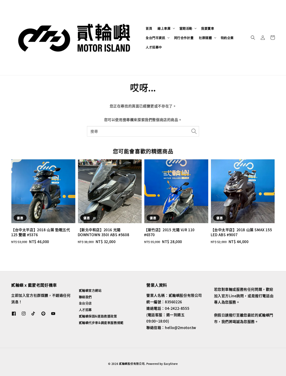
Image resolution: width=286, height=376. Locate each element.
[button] (253, 38)
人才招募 (85, 309)
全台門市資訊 (155, 38)
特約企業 (227, 37)
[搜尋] (194, 131)
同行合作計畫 (184, 37)
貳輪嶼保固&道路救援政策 (98, 316)
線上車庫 (164, 28)
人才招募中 (154, 47)
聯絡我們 (85, 297)
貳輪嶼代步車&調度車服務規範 (101, 322)
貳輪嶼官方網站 (90, 290)
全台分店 (85, 303)
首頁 (149, 28)
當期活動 (185, 28)
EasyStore (171, 363)
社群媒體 (205, 38)
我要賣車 (207, 28)
